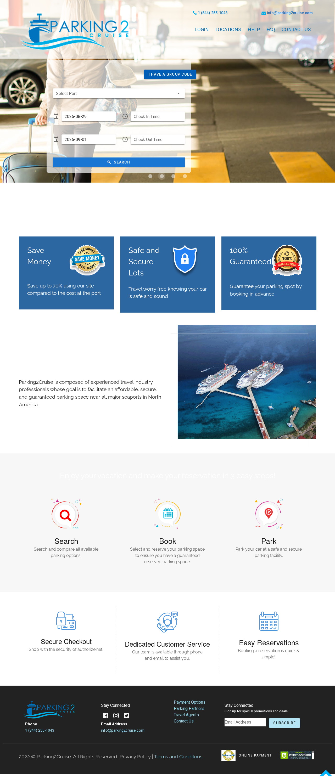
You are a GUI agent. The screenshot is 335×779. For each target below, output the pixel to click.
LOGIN (202, 29)
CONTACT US (296, 29)
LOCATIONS (228, 29)
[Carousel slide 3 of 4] (173, 176)
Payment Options (189, 702)
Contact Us (184, 721)
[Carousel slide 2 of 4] (161, 176)
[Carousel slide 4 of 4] (184, 176)
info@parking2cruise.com (122, 730)
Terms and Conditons (178, 756)
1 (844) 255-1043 (39, 730)
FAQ (270, 29)
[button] (170, 74)
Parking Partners (189, 708)
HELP (254, 29)
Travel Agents (186, 714)
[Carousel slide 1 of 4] (150, 176)
